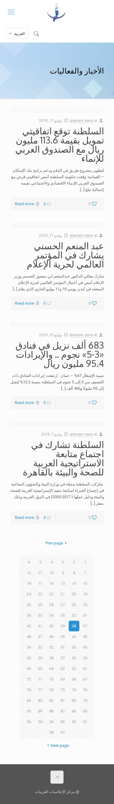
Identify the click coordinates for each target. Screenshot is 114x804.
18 (29, 583)
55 (85, 658)
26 (74, 604)
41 (40, 626)
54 (29, 647)
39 (62, 626)
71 (40, 679)
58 (51, 658)
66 (29, 668)
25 (85, 604)
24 (29, 594)
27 (62, 604)
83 (40, 700)
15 (62, 583)
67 (85, 679)
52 (51, 647)
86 (74, 711)
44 (74, 636)
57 (62, 658)
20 (74, 594)
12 (29, 573)
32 (74, 615)
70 (51, 679)
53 (40, 647)
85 (85, 711)
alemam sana (81, 120)
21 (62, 594)
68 (74, 679)
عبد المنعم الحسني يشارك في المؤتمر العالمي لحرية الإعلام (65, 255)
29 (40, 604)
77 (40, 690)
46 (51, 636)
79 (85, 700)
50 (74, 647)
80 (74, 700)
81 (62, 700)
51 (62, 647)
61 (85, 668)
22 (51, 594)
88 (51, 711)
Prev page (54, 543)
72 (29, 679)
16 (51, 583)
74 (74, 690)
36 (29, 615)
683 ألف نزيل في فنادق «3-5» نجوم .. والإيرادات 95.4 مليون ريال (60, 354)
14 (74, 583)
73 (85, 690)
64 (51, 668)
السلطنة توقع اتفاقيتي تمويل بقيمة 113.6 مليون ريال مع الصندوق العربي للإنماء (59, 144)
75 (62, 690)
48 (29, 636)
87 (62, 711)
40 (51, 626)
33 (62, 615)
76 (51, 690)
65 (40, 668)
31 (85, 615)
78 (29, 690)
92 (74, 721)
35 (40, 615)
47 (40, 636)
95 (40, 721)
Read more (24, 204)
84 (29, 700)
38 (74, 626)
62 (74, 668)
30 (29, 604)
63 (62, 668)
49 (85, 647)
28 (51, 604)
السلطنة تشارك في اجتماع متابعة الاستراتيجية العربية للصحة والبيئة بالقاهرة (63, 458)
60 (29, 658)
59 (40, 658)
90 (29, 711)
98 (51, 732)
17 (40, 583)
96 (29, 721)
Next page (60, 745)
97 (62, 732)
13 (85, 583)
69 (62, 679)
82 (51, 700)
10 (51, 573)
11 (40, 573)
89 (40, 711)
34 (51, 615)
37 (85, 626)
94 (51, 721)
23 (40, 594)
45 (62, 636)
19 (85, 594)
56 (74, 658)
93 (62, 721)
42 (29, 626)
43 (85, 636)
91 (85, 721)
